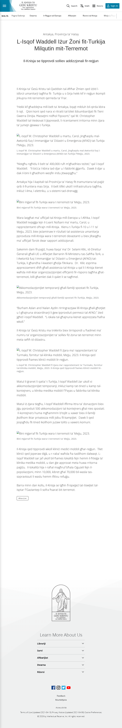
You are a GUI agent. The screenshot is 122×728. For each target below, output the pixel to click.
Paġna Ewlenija (18, 15)
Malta (5, 16)
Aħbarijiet (22, 498)
